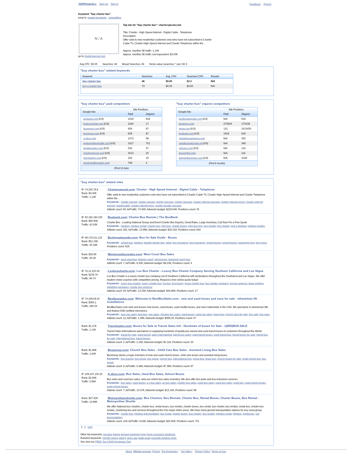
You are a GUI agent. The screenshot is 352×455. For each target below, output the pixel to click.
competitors (114, 17)
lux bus (167, 283)
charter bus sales (186, 382)
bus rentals (210, 226)
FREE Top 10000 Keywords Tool (113, 441)
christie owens (110, 438)
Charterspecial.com (121, 189)
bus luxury (177, 283)
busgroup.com (91, 128)
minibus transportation (146, 413)
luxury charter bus (152, 283)
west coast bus (129, 259)
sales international (162, 334)
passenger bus (246, 242)
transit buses (143, 338)
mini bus (166, 226)
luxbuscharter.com (93, 123)
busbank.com (90, 119)
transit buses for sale (243, 334)
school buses (213, 242)
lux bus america (238, 283)
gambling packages (118, 287)
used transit (144, 334)
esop (143, 434)
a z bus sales (154, 382)
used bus (238, 382)
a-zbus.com (89, 138)
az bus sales (169, 382)
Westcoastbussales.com (125, 254)
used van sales (204, 314)
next (90, 427)
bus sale (253, 314)
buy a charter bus (92, 86)
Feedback (255, 4)
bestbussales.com (93, 148)
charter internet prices (233, 202)
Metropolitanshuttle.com (125, 398)
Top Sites (186, 451)
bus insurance (180, 242)
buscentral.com (187, 153)
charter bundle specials (168, 205)
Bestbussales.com (120, 298)
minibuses (248, 413)
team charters (256, 283)
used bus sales (206, 382)
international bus (125, 338)
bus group (140, 358)
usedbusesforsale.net (191, 143)
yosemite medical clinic (164, 438)
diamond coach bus (179, 259)
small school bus (251, 358)
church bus (166, 358)
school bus (127, 242)
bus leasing (127, 358)
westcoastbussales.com (96, 163)
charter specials (164, 202)
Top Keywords (169, 451)
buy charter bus (91, 81)
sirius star (132, 438)
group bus (198, 358)
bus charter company (217, 283)
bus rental (165, 413)
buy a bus (261, 242)
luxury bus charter (131, 283)
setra (168, 242)
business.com (186, 123)
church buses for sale (229, 358)
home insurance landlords (160, 434)
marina (116, 434)
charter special (129, 202)
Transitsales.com (119, 326)
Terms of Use (219, 451)
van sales (153, 314)
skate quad (144, 438)
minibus (125, 226)
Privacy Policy (202, 451)
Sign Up (103, 4)
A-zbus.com (116, 374)
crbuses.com (186, 148)
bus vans (265, 314)
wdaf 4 (122, 438)
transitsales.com (92, 158)
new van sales (129, 314)
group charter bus (194, 283)
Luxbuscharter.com (121, 271)
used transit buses (202, 334)
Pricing (267, 4)
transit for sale (128, 334)
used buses (188, 314)
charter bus (154, 226)
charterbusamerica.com (192, 138)
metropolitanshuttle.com (96, 143)
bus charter (223, 226)
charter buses (179, 226)
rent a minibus (238, 226)
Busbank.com (117, 217)
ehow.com (184, 128)
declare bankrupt (130, 434)
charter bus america (141, 287)
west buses (161, 259)
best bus (142, 314)
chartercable (123, 205)
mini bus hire (195, 226)
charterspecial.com (94, 56)
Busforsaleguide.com (123, 237)
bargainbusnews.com (191, 158)
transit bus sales (182, 334)
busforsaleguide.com (190, 119)
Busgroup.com (118, 350)
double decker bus (154, 242)
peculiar (107, 434)
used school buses (255, 382)
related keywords (97, 17)
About (128, 451)
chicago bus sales (170, 314)
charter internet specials (206, 202)
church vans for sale (237, 314)
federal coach (145, 259)
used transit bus (222, 334)
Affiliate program (142, 451)
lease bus (218, 314)
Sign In (114, 4)
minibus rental (138, 226)
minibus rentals (256, 226)
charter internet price (142, 205)
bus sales (126, 382)
